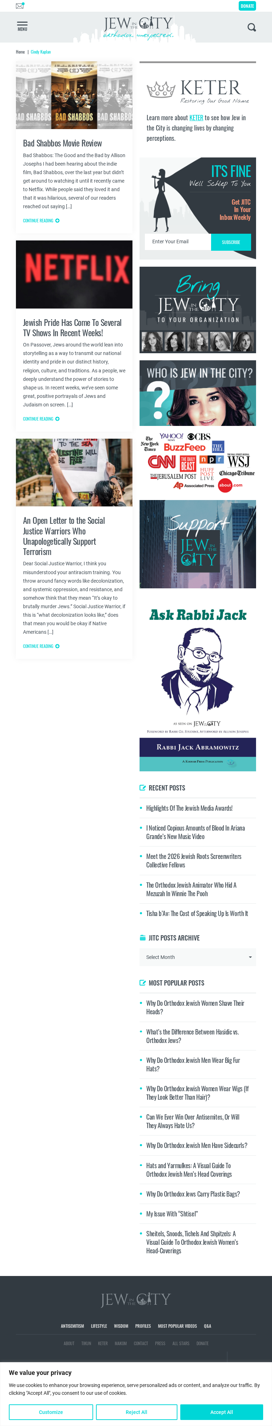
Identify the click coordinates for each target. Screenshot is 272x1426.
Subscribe (136, 773)
